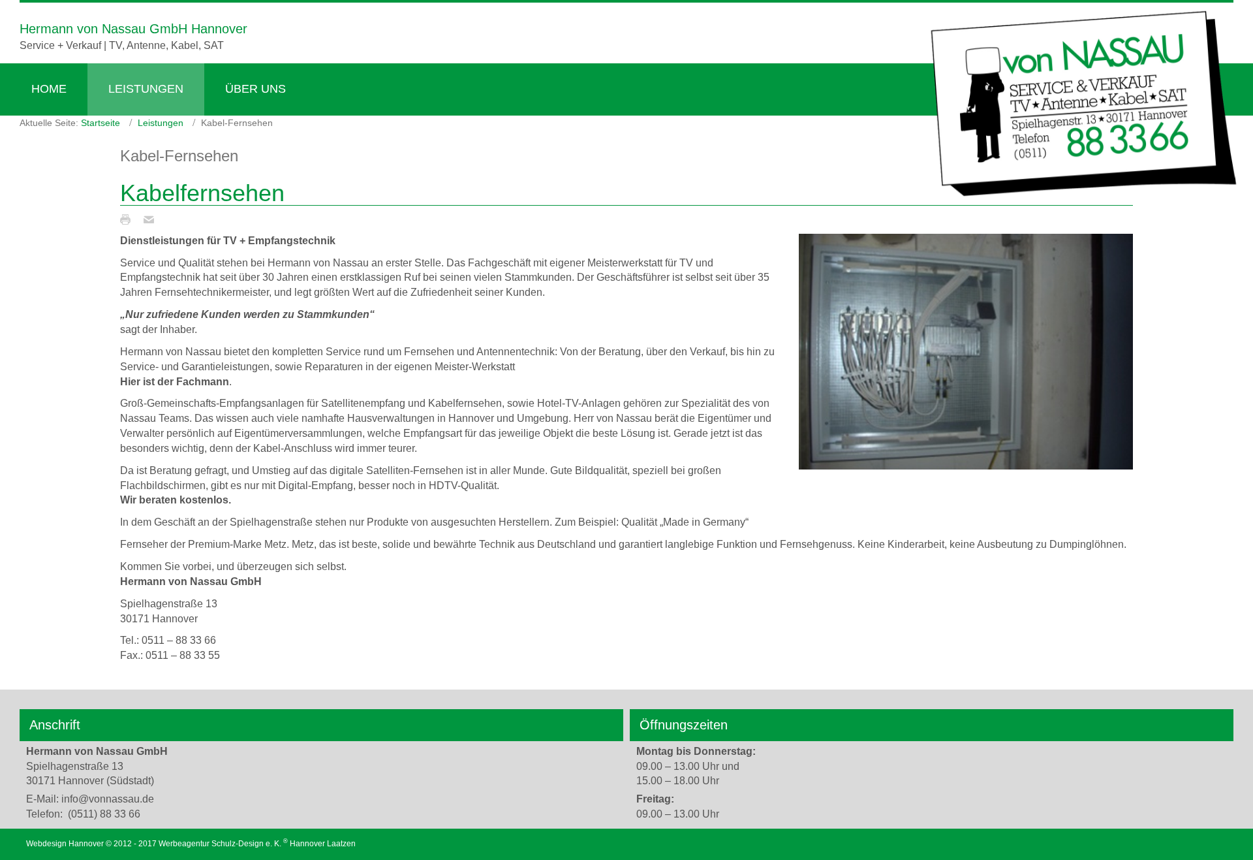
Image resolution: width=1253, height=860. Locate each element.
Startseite (100, 123)
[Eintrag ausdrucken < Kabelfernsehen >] (128, 219)
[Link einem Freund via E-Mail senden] (152, 219)
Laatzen (341, 843)
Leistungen (160, 123)
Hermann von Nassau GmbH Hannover (133, 29)
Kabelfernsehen (202, 193)
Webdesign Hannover (65, 843)
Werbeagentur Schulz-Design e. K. (220, 843)
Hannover (307, 843)
